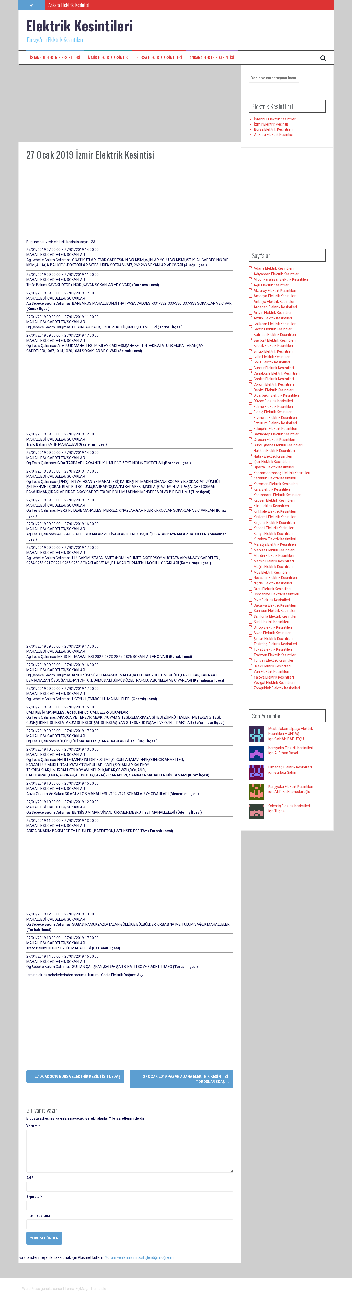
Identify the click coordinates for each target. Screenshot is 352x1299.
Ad (29, 1178)
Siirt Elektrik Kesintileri (271, 622)
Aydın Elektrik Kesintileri (273, 318)
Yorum (33, 1126)
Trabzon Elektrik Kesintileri (275, 655)
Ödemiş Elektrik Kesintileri (289, 806)
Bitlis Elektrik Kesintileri (272, 357)
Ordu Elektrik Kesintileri (272, 589)
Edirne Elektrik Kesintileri (273, 407)
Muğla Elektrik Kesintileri (273, 567)
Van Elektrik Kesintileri (271, 672)
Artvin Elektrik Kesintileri (273, 313)
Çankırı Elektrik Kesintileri (274, 379)
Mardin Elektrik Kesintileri (274, 556)
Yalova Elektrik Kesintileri (274, 677)
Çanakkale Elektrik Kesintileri (277, 373)
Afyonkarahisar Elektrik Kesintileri (281, 280)
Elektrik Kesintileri (79, 25)
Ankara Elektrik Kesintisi (68, 5)
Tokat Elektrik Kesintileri (273, 650)
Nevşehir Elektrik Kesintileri (275, 578)
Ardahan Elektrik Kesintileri (275, 307)
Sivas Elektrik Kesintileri (272, 633)
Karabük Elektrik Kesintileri (275, 478)
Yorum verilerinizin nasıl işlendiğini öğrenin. (139, 1257)
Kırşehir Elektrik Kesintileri (274, 522)
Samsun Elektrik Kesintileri (275, 611)
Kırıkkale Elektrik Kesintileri (275, 512)
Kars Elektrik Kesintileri (272, 489)
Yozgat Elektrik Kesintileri (274, 683)
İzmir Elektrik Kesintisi (108, 58)
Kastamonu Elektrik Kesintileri (277, 495)
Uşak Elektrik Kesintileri (272, 666)
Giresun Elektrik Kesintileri (274, 440)
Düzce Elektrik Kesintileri (273, 401)
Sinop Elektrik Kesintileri (273, 627)
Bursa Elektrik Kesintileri (159, 58)
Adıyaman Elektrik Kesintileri (276, 274)
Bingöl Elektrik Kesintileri (273, 351)
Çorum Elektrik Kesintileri (274, 385)
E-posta (34, 1197)
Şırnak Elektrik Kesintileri (273, 638)
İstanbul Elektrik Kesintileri (55, 58)
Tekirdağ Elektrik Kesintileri (275, 644)
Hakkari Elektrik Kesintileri (274, 451)
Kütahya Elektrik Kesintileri (275, 539)
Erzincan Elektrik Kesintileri (275, 418)
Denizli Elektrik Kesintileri (274, 390)
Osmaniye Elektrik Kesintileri (276, 594)
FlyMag (81, 1289)
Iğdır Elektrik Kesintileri (272, 462)
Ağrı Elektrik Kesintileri (271, 285)
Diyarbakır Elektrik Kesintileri (276, 396)
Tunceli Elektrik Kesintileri (274, 661)
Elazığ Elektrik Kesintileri (273, 412)
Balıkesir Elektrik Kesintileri (275, 324)
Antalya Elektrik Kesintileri (274, 302)
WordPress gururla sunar (42, 1289)
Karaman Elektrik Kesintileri (276, 484)
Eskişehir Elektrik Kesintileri (275, 429)
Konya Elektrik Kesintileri (273, 534)
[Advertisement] (129, 103)
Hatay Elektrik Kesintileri (273, 456)
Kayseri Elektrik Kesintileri (274, 501)
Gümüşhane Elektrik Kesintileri (278, 445)
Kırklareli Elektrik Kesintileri (275, 517)
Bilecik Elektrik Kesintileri (273, 346)
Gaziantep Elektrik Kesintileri (276, 434)
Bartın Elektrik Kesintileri (273, 329)
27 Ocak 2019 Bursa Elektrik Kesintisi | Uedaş (75, 1076)
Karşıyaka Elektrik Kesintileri (290, 748)
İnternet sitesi (38, 1215)
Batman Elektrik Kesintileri (275, 335)
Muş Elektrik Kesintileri (272, 572)
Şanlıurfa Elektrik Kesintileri (275, 617)
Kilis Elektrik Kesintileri (271, 506)
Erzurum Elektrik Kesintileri (275, 423)
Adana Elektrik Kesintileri (274, 269)
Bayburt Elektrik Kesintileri (275, 340)
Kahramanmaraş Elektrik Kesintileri (282, 473)
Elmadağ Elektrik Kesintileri (290, 767)
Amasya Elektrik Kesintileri (275, 296)
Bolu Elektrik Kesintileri (272, 362)
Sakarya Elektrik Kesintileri (275, 605)
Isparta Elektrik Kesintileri (274, 467)
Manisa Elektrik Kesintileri (274, 550)
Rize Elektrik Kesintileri (272, 600)
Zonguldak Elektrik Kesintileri (277, 688)
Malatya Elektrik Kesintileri (275, 545)
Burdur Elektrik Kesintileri (274, 368)
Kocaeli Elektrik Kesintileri (274, 528)
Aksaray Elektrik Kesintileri (275, 291)
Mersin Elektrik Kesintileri (274, 561)
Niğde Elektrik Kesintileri (273, 583)
